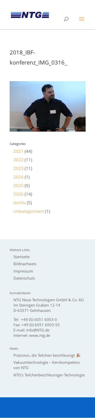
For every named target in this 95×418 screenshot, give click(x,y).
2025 (18, 185)
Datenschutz (24, 278)
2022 (18, 160)
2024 (18, 177)
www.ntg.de (39, 335)
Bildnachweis (24, 263)
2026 (18, 194)
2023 (18, 168)
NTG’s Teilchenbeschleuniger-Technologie (49, 374)
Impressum (23, 271)
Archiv (19, 202)
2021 (18, 151)
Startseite (21, 256)
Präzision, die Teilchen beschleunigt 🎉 (47, 355)
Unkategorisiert (28, 211)
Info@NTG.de (37, 330)
